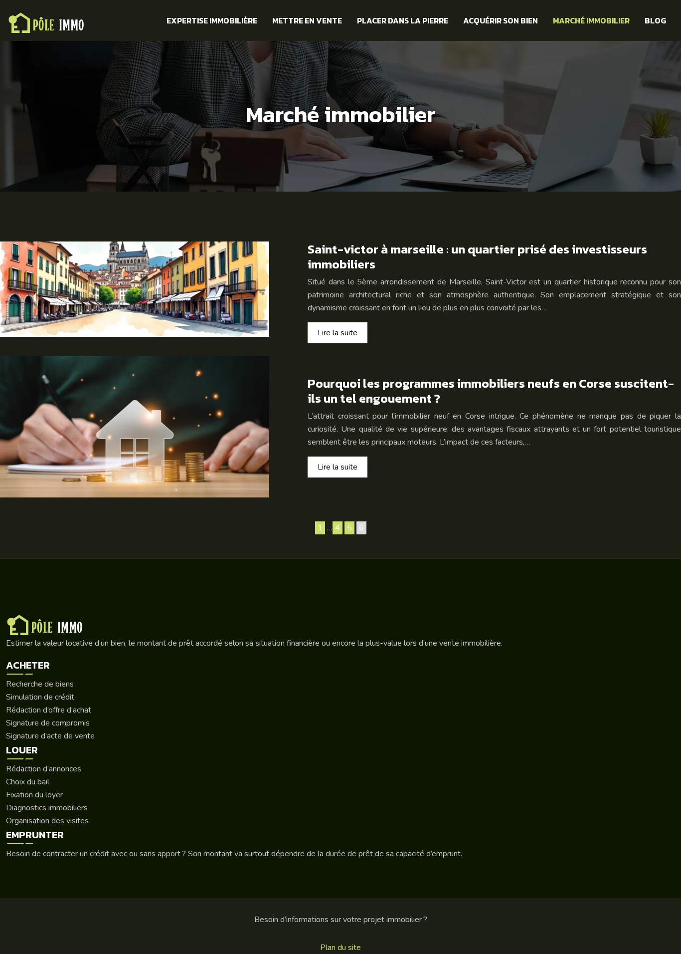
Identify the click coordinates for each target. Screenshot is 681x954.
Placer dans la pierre (402, 20)
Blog (655, 20)
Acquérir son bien (500, 20)
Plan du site (340, 947)
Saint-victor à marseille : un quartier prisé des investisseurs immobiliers (477, 256)
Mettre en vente (307, 20)
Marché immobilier (591, 20)
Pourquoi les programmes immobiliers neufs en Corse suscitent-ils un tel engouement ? (491, 391)
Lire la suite (337, 332)
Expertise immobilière (212, 20)
